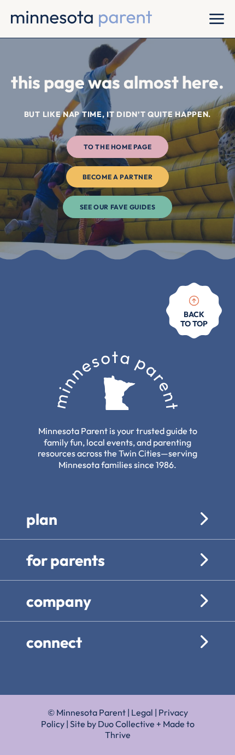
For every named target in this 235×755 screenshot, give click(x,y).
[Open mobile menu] (216, 19)
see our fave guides (117, 207)
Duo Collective (126, 723)
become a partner (118, 177)
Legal (142, 712)
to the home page (118, 147)
